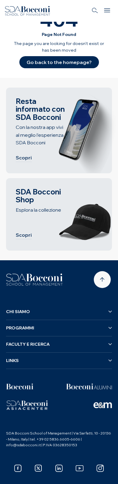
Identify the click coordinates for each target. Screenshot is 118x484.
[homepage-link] (27, 11)
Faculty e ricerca (28, 344)
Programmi (20, 328)
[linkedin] (59, 468)
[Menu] (107, 11)
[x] (38, 468)
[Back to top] (102, 279)
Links (12, 360)
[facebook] (18, 468)
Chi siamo (18, 311)
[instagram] (100, 468)
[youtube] (80, 468)
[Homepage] (34, 280)
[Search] (95, 11)
